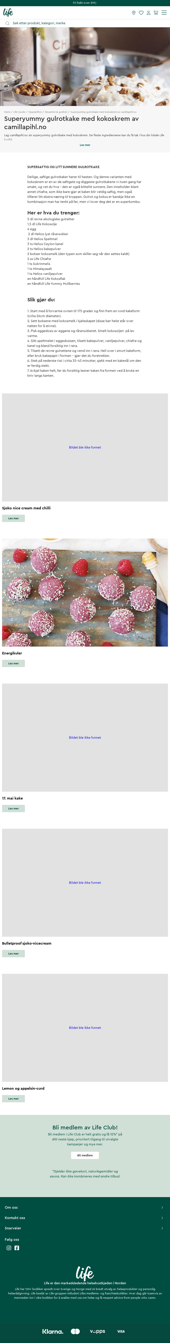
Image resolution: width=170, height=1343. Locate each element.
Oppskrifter (35, 112)
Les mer (13, 518)
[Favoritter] (141, 12)
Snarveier (13, 1228)
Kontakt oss (15, 1218)
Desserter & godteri (56, 112)
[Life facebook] (17, 1250)
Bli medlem (85, 1155)
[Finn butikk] (134, 12)
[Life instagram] (9, 1250)
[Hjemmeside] (8, 12)
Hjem (7, 112)
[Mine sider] (148, 12)
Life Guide (19, 112)
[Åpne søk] (87, 23)
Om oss (11, 1207)
